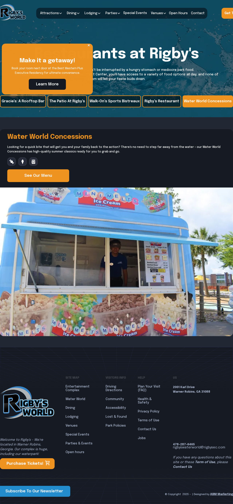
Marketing (225, 494)
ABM (213, 494)
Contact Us (147, 429)
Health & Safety (145, 401)
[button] (50, 13)
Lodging (72, 416)
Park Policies (116, 425)
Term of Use (205, 462)
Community (115, 399)
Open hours (75, 452)
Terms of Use (148, 420)
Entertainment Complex (78, 388)
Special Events (77, 434)
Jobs (142, 438)
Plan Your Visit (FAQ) (149, 388)
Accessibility (116, 408)
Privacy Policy (148, 411)
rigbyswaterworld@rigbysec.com (199, 447)
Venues (157, 13)
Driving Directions (114, 388)
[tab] (23, 101)
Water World (75, 399)
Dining (71, 13)
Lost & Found (116, 416)
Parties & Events (79, 443)
